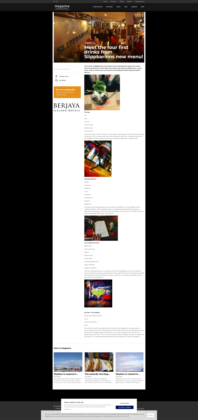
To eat (105, 1)
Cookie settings (124, 403)
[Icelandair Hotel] (67, 107)
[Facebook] (54, 1)
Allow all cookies (125, 407)
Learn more (67, 409)
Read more (125, 416)
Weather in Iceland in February (127, 374)
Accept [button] (150, 415)
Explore (129, 1)
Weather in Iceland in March (65, 374)
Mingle (122, 1)
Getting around (139, 1)
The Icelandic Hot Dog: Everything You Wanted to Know (98, 374)
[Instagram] (56, 1)
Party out (113, 1)
